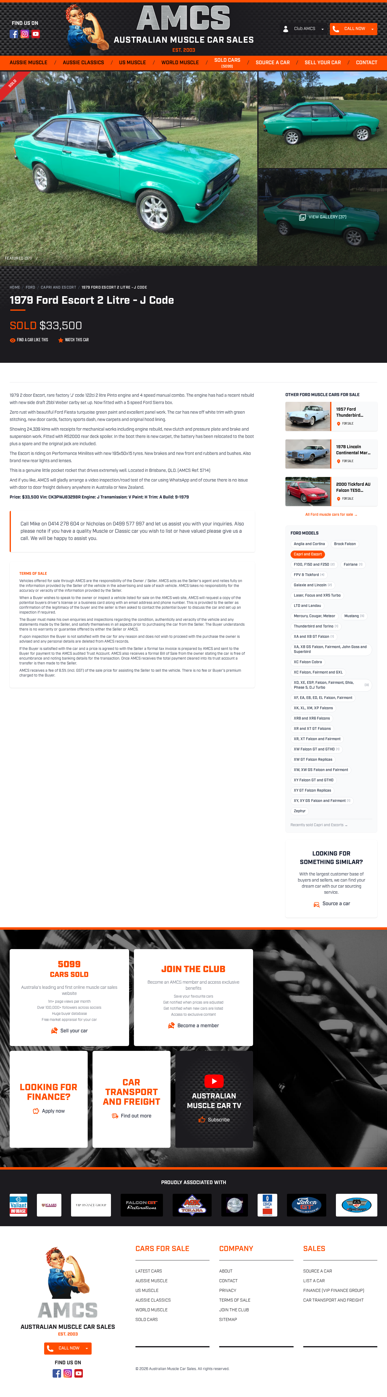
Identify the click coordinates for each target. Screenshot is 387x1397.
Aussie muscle (28, 63)
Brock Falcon (345, 544)
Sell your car (323, 63)
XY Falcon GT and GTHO (313, 780)
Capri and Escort (58, 288)
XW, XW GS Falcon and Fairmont (321, 770)
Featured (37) (18, 258)
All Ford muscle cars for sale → (331, 515)
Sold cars (227, 63)
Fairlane (353, 565)
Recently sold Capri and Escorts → (319, 825)
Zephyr (300, 811)
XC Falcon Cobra (308, 662)
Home (15, 288)
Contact (366, 63)
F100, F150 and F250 (314, 565)
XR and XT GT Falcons (312, 729)
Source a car (273, 63)
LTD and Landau (307, 606)
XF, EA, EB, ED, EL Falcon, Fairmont (323, 698)
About (226, 1271)
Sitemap (228, 1320)
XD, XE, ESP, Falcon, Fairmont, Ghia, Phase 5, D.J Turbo (331, 685)
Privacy (227, 1291)
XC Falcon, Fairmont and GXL (318, 672)
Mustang (354, 616)
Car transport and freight (333, 1300)
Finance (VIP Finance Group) (333, 1291)
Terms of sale (234, 1300)
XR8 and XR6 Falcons (312, 718)
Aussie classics (83, 63)
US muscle (132, 63)
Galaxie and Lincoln (313, 585)
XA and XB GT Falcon (314, 637)
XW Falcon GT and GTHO (317, 749)
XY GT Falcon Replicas (312, 791)
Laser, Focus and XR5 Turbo (317, 596)
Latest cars (148, 1271)
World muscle (180, 63)
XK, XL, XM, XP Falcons (313, 708)
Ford (30, 288)
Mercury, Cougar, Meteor (314, 616)
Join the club (234, 1310)
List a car (314, 1281)
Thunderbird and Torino (316, 626)
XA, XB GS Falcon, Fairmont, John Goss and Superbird (330, 649)
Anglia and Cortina (309, 544)
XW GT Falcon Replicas (313, 760)
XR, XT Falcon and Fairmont (317, 739)
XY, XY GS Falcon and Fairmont (322, 801)
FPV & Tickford (309, 575)
